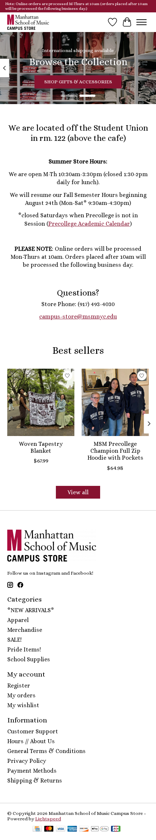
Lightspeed (48, 818)
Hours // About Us (31, 741)
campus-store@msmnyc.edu (78, 316)
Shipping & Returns (34, 780)
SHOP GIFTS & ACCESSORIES (78, 81)
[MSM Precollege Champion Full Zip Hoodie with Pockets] (115, 402)
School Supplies (28, 659)
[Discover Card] (84, 829)
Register (18, 685)
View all (78, 492)
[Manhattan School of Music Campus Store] (28, 22)
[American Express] (72, 829)
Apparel (18, 620)
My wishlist (23, 705)
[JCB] (115, 829)
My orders (21, 695)
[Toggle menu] (141, 22)
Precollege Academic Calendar (89, 223)
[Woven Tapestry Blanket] (40, 402)
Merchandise (24, 629)
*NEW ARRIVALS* (30, 610)
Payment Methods (32, 770)
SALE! (14, 639)
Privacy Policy (26, 760)
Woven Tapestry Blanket (41, 447)
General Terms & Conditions (46, 751)
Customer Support (32, 731)
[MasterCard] (49, 829)
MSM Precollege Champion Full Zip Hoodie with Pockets (115, 450)
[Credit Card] (37, 829)
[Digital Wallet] (100, 829)
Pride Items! (24, 649)
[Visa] (60, 829)
